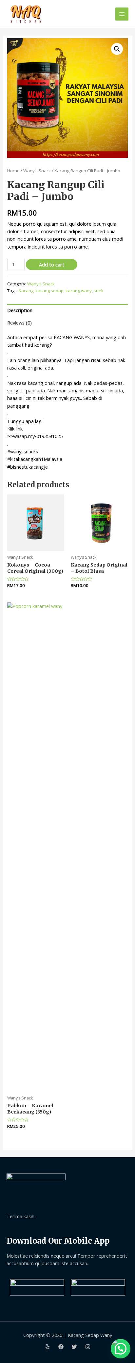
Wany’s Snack (37, 171)
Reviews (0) (19, 322)
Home (13, 171)
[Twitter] (74, 1346)
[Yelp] (47, 1346)
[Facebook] (61, 1346)
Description (19, 310)
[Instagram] (87, 1346)
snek (99, 291)
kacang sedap (49, 291)
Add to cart (51, 264)
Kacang (26, 291)
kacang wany (79, 291)
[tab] (67, 310)
